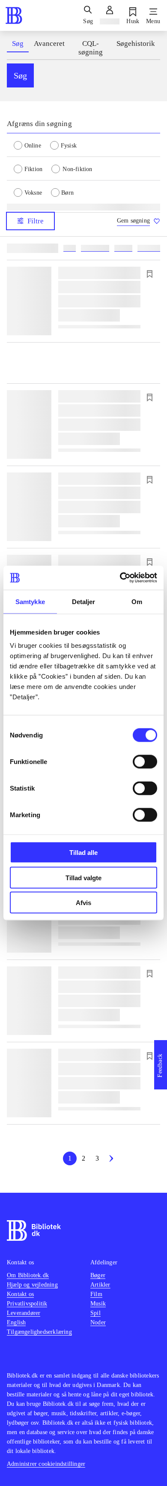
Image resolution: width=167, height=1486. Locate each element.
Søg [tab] (18, 43)
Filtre (35, 221)
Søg (20, 75)
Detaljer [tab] (83, 601)
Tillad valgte (83, 877)
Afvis (83, 902)
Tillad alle (83, 852)
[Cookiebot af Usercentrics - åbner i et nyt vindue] (120, 578)
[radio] (32, 145)
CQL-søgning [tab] (90, 47)
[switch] (145, 762)
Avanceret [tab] (49, 43)
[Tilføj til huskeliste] (149, 274)
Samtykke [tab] (30, 601)
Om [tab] (136, 601)
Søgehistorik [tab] (135, 43)
